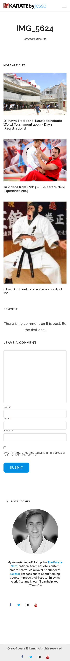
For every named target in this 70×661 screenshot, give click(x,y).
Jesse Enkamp (37, 38)
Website (8, 430)
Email (7, 419)
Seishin (15, 573)
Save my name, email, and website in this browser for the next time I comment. (34, 454)
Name (7, 407)
